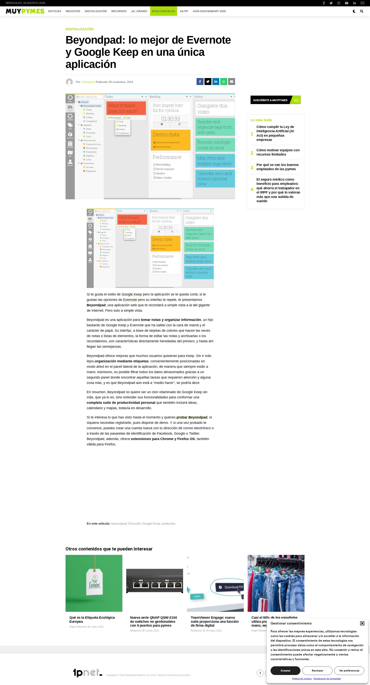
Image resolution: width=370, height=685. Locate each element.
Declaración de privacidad (327, 678)
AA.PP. (184, 11)
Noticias (54, 11)
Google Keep (132, 294)
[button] (362, 623)
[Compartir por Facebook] (200, 81)
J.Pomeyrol (88, 81)
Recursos (118, 11)
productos (168, 523)
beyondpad (119, 523)
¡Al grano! (139, 11)
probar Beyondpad (192, 417)
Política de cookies (302, 678)
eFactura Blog (163, 11)
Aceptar (285, 670)
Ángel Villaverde (78, 626)
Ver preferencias (349, 670)
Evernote (130, 300)
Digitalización (96, 11)
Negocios (73, 11)
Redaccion (135, 630)
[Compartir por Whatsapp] (223, 81)
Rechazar (317, 670)
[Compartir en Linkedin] (215, 81)
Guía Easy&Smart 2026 (209, 11)
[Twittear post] (207, 81)
